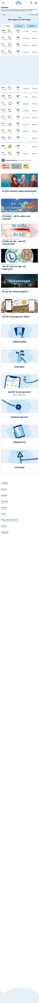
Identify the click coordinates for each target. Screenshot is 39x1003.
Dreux (3, 513)
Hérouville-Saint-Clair (9, 520)
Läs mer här (29, 11)
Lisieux (4, 507)
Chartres (4, 501)
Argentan (4, 532)
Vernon (4, 526)
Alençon (4, 495)
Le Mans (4, 483)
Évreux (3, 489)
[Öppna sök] (31, 3)
